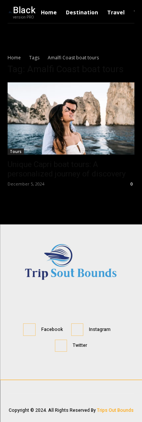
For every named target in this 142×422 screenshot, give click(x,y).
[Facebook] (29, 329)
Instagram (100, 329)
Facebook (52, 329)
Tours (16, 151)
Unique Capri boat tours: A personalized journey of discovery (67, 169)
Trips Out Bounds (115, 410)
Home (14, 57)
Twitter (80, 345)
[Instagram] (77, 329)
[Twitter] (61, 346)
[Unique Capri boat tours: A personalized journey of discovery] (71, 118)
